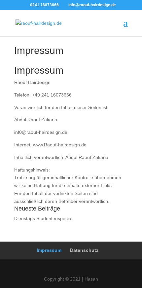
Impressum (49, 250)
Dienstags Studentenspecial (43, 218)
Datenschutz (84, 250)
